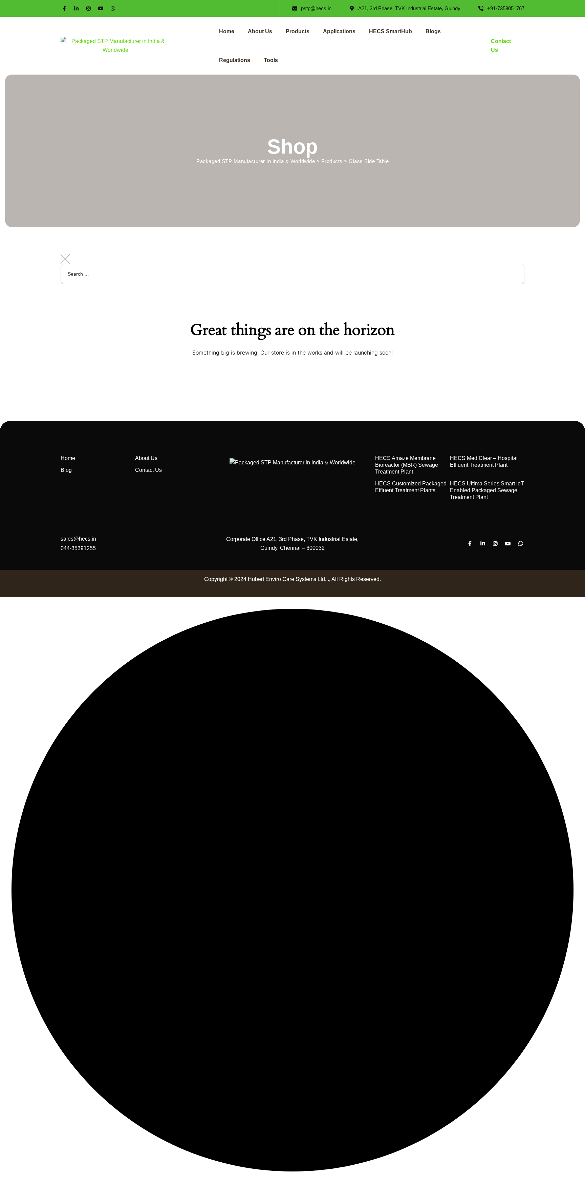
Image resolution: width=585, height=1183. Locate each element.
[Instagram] (88, 8)
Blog (66, 470)
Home (226, 31)
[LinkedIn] (76, 8)
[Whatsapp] (112, 8)
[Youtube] (100, 8)
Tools (271, 60)
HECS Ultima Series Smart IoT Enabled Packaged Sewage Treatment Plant (487, 490)
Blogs (433, 31)
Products (297, 31)
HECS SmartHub (390, 31)
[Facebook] (64, 8)
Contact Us (148, 470)
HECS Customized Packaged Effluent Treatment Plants (411, 487)
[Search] (573, 294)
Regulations (234, 60)
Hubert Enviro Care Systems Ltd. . (288, 579)
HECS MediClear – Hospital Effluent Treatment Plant (484, 461)
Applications (339, 31)
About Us (260, 31)
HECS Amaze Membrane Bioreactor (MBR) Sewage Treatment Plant (406, 465)
